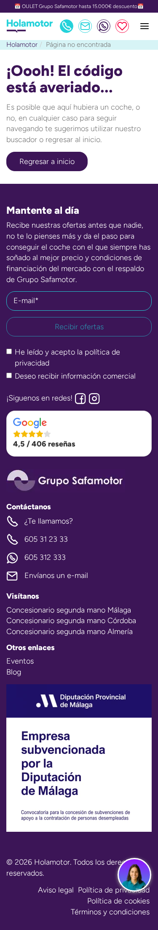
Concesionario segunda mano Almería (69, 631)
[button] (79, 434)
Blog (13, 672)
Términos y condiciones (110, 912)
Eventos (20, 661)
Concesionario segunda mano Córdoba (71, 620)
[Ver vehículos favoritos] (122, 26)
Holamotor (21, 44)
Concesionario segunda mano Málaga (68, 610)
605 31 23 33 (46, 539)
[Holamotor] (30, 30)
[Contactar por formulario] (85, 26)
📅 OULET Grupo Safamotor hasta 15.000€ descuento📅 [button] (79, 6)
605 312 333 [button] (45, 557)
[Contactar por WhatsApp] (103, 26)
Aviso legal (56, 890)
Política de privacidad (114, 890)
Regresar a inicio (47, 161)
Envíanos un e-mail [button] (56, 575)
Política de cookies (118, 901)
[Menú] (144, 26)
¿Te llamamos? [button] (48, 521)
